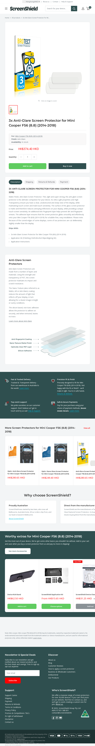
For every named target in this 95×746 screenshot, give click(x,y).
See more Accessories (18, 551)
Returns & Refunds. (65, 394)
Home (7, 18)
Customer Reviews (55, 666)
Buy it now (67, 166)
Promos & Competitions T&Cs (17, 713)
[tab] (15, 182)
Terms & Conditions (13, 707)
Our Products (53, 678)
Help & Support (67, 1)
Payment (8, 701)
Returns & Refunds (12, 704)
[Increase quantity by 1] (34, 157)
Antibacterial (53, 675)
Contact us (9, 722)
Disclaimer (9, 719)
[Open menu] (6, 9)
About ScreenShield (16, 518)
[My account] (83, 8)
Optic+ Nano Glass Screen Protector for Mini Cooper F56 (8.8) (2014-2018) (55, 472)
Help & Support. (34, 411)
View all (87, 428)
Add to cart (27, 166)
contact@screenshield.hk (62, 713)
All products (16, 18)
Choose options (56, 606)
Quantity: (13, 157)
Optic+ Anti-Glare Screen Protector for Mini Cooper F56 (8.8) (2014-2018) (21, 472)
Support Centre (11, 695)
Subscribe (13, 680)
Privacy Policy (10, 710)
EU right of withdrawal (14, 716)
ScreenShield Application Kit (52, 594)
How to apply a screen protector (61, 669)
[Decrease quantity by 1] (21, 157)
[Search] (74, 8)
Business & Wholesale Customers (61, 672)
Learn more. (24, 388)
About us (46, 1)
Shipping (8, 698)
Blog (50, 663)
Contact (55, 1)
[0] (88, 8)
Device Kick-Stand (14, 594)
